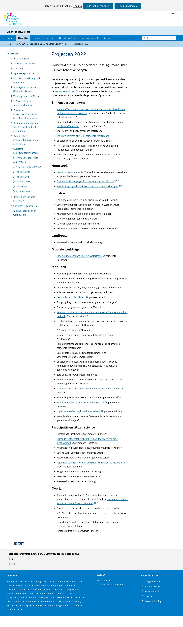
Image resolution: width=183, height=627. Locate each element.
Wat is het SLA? (21, 58)
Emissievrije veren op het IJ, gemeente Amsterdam (83, 135)
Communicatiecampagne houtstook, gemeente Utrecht (87, 181)
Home (10, 38)
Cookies (77, 5)
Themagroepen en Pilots (26, 96)
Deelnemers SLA (21, 68)
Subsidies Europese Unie (26, 206)
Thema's (37, 38)
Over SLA (23, 38)
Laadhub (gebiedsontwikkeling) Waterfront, (81, 255)
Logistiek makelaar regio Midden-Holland (80, 411)
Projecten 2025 (23, 171)
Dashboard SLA (67, 38)
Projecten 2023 (23, 181)
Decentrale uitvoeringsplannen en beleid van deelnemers (25, 114)
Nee (13, 563)
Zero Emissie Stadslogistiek (72, 297)
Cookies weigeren (128, 5)
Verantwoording (153, 591)
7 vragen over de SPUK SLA (28, 167)
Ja (12, 558)
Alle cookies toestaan (98, 5)
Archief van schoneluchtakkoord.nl (115, 583)
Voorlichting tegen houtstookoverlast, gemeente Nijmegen (89, 186)
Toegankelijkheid (153, 581)
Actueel (50, 38)
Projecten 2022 (22, 186)
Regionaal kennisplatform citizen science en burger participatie (91, 462)
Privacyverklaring (153, 586)
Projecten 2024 (23, 176)
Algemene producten (24, 73)
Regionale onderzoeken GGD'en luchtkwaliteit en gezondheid (26, 127)
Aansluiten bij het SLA (24, 63)
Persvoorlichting (153, 601)
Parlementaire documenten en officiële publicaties (25, 140)
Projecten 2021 (23, 191)
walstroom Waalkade (69, 126)
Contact (172, 14)
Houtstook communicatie (71, 172)
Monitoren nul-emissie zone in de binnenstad (82, 402)
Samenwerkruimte (89, 38)
